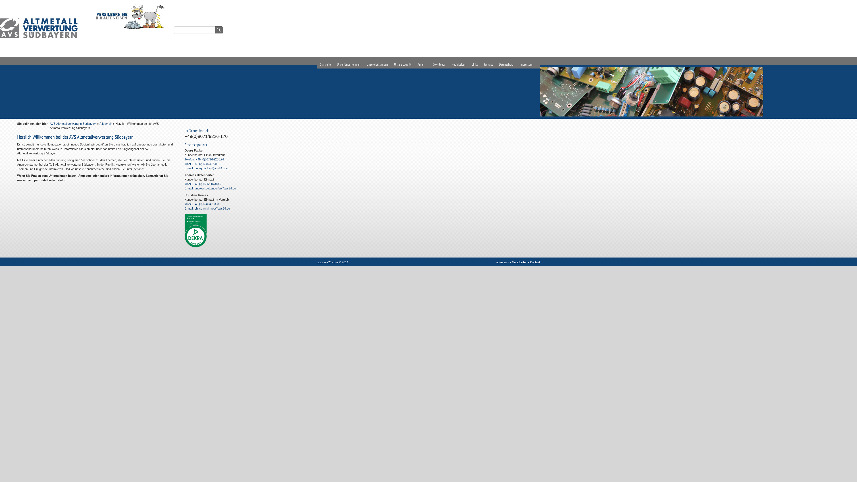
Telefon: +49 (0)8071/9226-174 (204, 159)
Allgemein (106, 123)
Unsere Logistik (402, 64)
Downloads (439, 64)
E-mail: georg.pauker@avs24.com (207, 168)
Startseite (325, 64)
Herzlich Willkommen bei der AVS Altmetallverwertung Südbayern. (75, 137)
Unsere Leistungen (377, 64)
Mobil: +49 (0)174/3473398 (202, 204)
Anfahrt (422, 64)
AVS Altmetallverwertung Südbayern (73, 123)
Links (475, 64)
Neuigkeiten (459, 64)
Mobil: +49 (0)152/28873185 (202, 184)
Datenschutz (506, 64)
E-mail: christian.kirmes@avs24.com (208, 208)
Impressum (526, 64)
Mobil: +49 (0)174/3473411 (202, 164)
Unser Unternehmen (348, 64)
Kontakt (488, 64)
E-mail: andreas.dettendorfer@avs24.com (211, 188)
